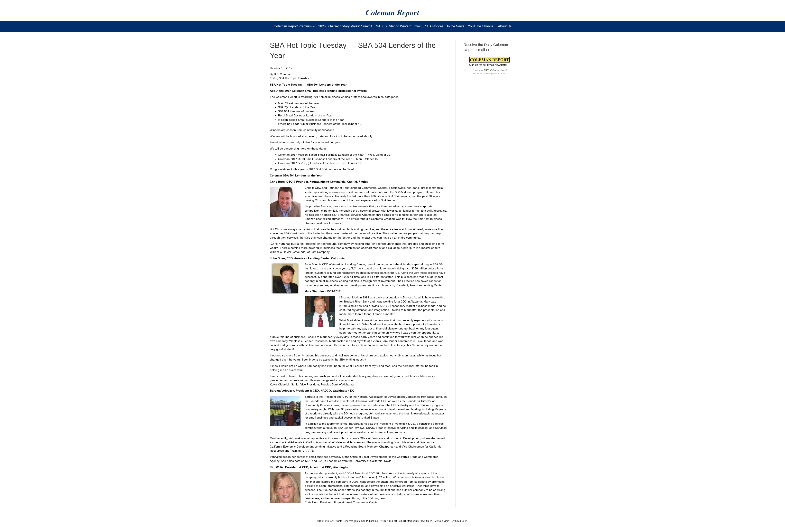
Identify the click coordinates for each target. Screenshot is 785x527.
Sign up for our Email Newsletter (488, 64)
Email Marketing (484, 73)
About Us (504, 26)
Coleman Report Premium (293, 26)
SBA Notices (434, 26)
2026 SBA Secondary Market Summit (345, 26)
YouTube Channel (481, 26)
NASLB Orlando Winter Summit (398, 26)
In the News (455, 26)
